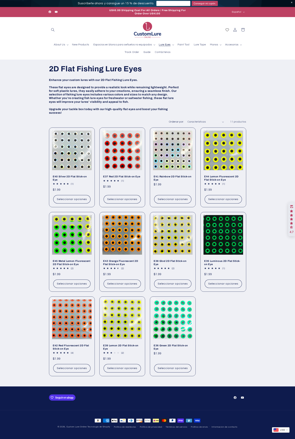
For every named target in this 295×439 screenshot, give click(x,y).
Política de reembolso (125, 427)
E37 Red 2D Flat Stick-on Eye (121, 176)
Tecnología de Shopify (98, 427)
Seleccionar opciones (72, 199)
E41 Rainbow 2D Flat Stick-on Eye (172, 178)
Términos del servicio (176, 427)
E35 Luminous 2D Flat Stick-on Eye (222, 262)
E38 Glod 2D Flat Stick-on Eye (170, 262)
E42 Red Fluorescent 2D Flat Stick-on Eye (71, 347)
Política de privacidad (151, 427)
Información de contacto (224, 427)
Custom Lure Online (76, 427)
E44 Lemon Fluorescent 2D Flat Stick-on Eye (221, 178)
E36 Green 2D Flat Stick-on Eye (171, 347)
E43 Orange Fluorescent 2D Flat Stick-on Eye (120, 262)
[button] (53, 30)
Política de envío (199, 427)
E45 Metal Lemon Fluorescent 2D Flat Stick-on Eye (71, 262)
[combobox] (281, 430)
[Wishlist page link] (227, 30)
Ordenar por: (176, 122)
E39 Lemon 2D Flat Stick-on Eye (120, 347)
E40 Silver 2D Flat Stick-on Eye (70, 178)
